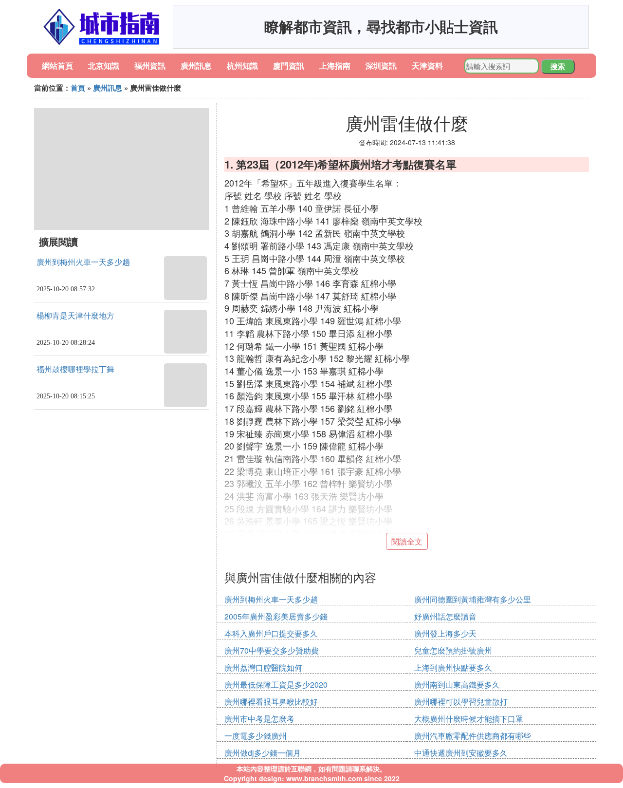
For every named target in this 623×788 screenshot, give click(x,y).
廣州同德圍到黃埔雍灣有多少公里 (472, 599)
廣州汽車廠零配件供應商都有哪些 (472, 735)
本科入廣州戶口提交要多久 (271, 633)
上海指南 (334, 65)
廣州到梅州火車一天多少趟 (83, 262)
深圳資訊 (381, 65)
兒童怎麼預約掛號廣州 (453, 650)
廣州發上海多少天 (445, 633)
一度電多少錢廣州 (255, 735)
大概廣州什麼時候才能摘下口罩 (468, 718)
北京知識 (103, 65)
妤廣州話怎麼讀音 (445, 616)
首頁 (78, 87)
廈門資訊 (288, 65)
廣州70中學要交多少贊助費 (271, 650)
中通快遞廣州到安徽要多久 (461, 752)
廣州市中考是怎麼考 (259, 718)
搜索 (557, 66)
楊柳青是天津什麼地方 (75, 316)
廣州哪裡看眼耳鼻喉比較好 (271, 701)
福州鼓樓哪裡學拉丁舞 (75, 369)
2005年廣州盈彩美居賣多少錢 (276, 616)
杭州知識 (242, 65)
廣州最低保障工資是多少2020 (276, 684)
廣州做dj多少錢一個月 (262, 752)
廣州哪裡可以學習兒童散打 (461, 701)
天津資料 (427, 65)
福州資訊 (149, 65)
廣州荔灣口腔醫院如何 (263, 667)
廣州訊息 (196, 65)
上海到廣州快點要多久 (453, 667)
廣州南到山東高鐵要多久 (457, 684)
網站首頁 (57, 65)
